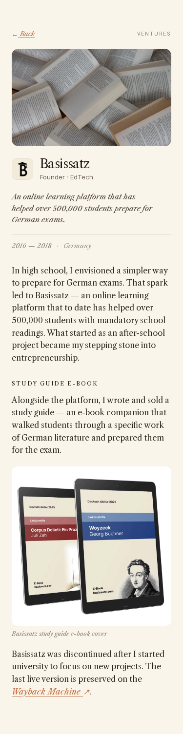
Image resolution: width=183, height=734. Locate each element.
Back (23, 34)
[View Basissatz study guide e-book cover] (91, 546)
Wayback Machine (50, 691)
